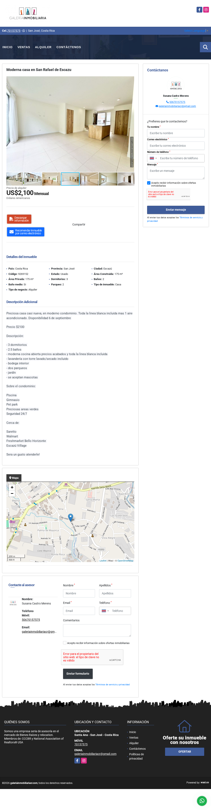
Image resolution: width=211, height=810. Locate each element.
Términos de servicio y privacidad (112, 684)
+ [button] (12, 487)
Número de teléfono (158, 152)
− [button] (12, 493)
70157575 (13, 30)
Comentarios (71, 620)
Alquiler (43, 47)
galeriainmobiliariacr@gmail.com (43, 631)
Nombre (69, 585)
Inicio (7, 47)
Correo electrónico (158, 139)
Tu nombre (154, 127)
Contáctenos (68, 47)
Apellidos (105, 585)
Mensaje (152, 164)
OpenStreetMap (125, 560)
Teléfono (105, 602)
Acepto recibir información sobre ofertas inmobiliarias (98, 643)
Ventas (24, 47)
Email (67, 602)
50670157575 (31, 619)
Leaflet (103, 560)
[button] (130, 80)
